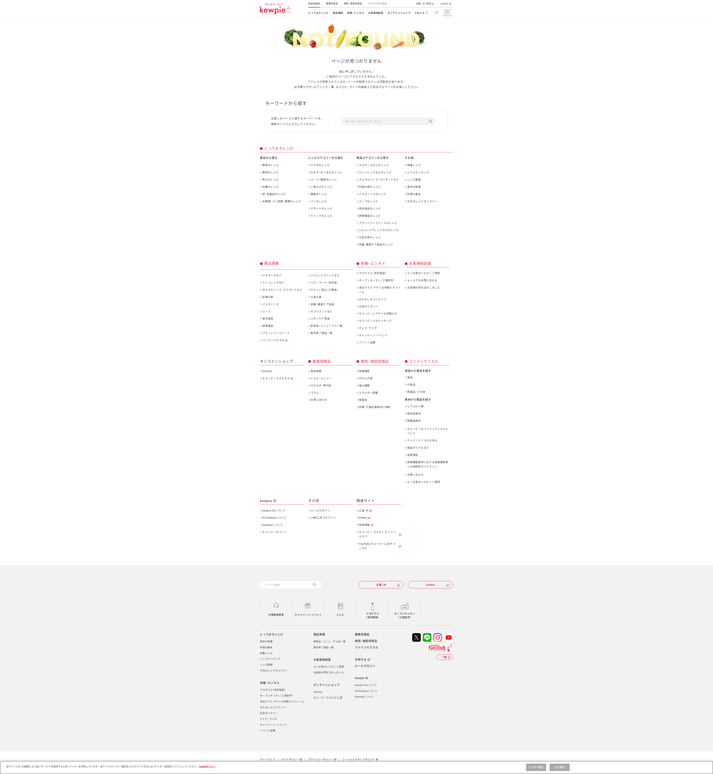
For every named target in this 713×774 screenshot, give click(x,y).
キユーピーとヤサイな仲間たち (378, 313)
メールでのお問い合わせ (422, 280)
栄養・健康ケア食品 (322, 304)
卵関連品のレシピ (370, 215)
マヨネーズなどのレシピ (374, 165)
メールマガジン (320, 510)
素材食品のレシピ (370, 208)
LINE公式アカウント (323, 517)
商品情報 (338, 13)
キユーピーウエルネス (276, 378)
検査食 (363, 399)
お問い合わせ (319, 399)
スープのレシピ (368, 201)
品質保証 (412, 454)
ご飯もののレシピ (322, 186)
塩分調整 (364, 385)
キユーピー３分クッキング (375, 320)
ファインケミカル (377, 3)
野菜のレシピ (270, 165)
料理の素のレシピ (370, 186)
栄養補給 (364, 371)
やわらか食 (366, 378)
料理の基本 (414, 194)
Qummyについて (272, 524)
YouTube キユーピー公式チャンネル (377, 546)
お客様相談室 (375, 13)
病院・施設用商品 (353, 3)
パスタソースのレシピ (372, 194)
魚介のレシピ (270, 179)
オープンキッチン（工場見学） (377, 280)
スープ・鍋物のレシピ (324, 179)
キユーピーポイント (274, 532)
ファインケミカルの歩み (422, 440)
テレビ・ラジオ (368, 328)
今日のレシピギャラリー (422, 201)
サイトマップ (267, 759)
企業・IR (364, 510)
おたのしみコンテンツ (372, 299)
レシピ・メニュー (321, 378)
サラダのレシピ (320, 165)
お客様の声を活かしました (423, 287)
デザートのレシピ (322, 208)
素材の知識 (414, 186)
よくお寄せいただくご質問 (423, 273)
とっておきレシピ (318, 13)
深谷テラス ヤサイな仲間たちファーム (380, 289)
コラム (315, 392)
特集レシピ (414, 165)
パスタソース (270, 304)
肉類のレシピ (270, 186)
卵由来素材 (414, 413)
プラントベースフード (276, 333)
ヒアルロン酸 (415, 406)
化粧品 (411, 384)
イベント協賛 (367, 342)
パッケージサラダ (273, 340)
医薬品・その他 (416, 391)
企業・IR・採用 (423, 3)
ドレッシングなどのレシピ (375, 172)
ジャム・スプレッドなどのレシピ (379, 230)
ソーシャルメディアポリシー (358, 759)
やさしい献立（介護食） (324, 289)
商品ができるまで (418, 447)
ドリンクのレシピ (322, 215)
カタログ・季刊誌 (321, 385)
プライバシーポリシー (320, 759)
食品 (410, 377)
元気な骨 (316, 297)
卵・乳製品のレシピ (274, 194)
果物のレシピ (270, 172)
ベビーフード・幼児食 (324, 282)
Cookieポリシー (207, 766)
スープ (266, 311)
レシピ (340, 614)
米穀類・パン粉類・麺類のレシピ (281, 201)
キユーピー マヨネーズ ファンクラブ (377, 534)
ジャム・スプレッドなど (325, 275)
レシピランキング (418, 172)
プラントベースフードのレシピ (378, 223)
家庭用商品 (314, 3)
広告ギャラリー (368, 306)
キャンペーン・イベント (373, 335)
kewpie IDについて (274, 510)
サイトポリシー (290, 759)
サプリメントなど (322, 311)
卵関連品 (267, 325)
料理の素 (267, 297)
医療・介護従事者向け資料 (375, 407)
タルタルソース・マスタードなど (379, 179)
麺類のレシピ (319, 194)
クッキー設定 (536, 767)
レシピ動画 (414, 179)
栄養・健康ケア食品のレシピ (376, 244)
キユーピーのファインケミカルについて (427, 431)
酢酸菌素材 (414, 420)
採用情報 (364, 524)
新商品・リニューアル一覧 (326, 325)
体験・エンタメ (355, 13)
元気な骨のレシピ (370, 237)
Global (444, 3)
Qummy (267, 371)
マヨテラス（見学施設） (372, 273)
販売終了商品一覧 (322, 333)
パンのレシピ (319, 201)
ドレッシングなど (273, 282)
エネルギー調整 (368, 392)
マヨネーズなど (271, 275)
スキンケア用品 (320, 318)
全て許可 (560, 767)
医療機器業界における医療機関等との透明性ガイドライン (427, 464)
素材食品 (267, 318)
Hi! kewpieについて (274, 517)
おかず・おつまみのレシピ (326, 172)
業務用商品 (332, 3)
